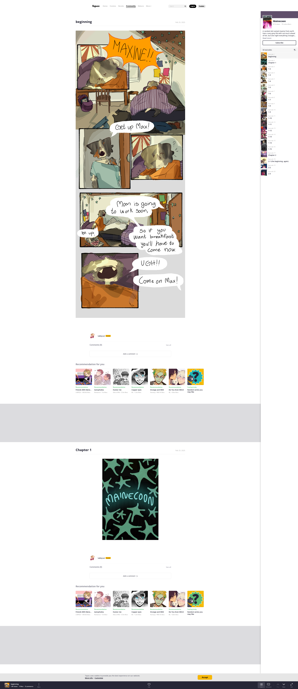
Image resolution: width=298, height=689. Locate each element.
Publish (201, 6)
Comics (113, 6)
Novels (121, 6)
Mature (141, 6)
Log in (193, 6)
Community (131, 6)
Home (105, 6)
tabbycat (101, 336)
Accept (205, 677)
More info (89, 678)
